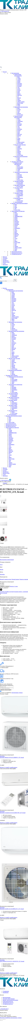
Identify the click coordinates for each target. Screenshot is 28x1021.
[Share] (2, 1019)
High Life (19, 95)
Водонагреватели (18, 198)
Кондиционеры (15, 73)
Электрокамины (18, 202)
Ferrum (19, 90)
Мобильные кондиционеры (21, 107)
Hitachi (19, 94)
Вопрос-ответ (6, 262)
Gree (18, 87)
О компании (6, 991)
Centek (18, 78)
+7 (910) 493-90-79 (4, 11)
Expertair (19, 86)
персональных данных (17, 692)
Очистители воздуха (16, 251)
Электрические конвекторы (21, 172)
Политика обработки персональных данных (11, 1017)
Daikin (18, 81)
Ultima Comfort (20, 101)
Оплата (4, 259)
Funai (18, 91)
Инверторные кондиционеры (18, 75)
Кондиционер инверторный (7, 559)
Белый (1, 569)
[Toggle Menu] (0, 69)
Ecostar (19, 109)
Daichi (18, 82)
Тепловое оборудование (17, 161)
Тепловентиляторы (19, 181)
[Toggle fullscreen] (3, 1019)
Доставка (5, 258)
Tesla (18, 99)
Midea (18, 104)
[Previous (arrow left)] (0, 1020)
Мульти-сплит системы (20, 144)
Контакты (5, 264)
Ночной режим (15, 579)
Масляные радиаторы (19, 185)
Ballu (18, 77)
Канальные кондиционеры (20, 156)
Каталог (5, 71)
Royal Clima (20, 103)
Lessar (18, 138)
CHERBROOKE (18, 216)
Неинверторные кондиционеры (18, 116)
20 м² (1, 564)
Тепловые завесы (18, 187)
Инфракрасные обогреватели (18, 163)
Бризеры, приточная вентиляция (19, 203)
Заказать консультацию (6, 689)
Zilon (18, 170)
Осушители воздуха (16, 254)
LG (18, 96)
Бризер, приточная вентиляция (10, 1000)
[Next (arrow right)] (2, 1020)
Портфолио (5, 260)
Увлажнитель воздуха (8, 1002)
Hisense (19, 97)
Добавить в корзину (5, 586)
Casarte (19, 79)
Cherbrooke (20, 121)
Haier (18, 92)
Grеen (15, 230)
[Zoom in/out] (4, 1019)
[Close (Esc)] (0, 1019)
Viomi (18, 105)
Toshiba (19, 100)
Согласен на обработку (11, 692)
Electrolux (19, 83)
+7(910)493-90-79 (4, 1008)
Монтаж (5, 256)
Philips (18, 199)
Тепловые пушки (18, 193)
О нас (4, 263)
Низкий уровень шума (5, 579)
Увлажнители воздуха (16, 252)
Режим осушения (24, 579)
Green (18, 88)
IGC (18, 137)
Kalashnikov (20, 168)
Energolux (19, 84)
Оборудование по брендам (17, 211)
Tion (15, 208)
